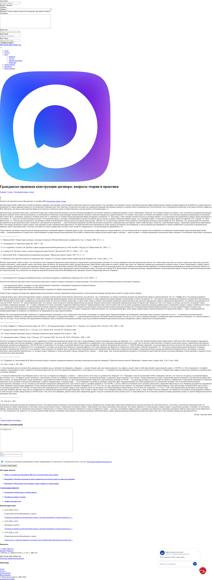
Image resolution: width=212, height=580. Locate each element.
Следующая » (16, 420)
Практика (12, 62)
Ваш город (4, 38)
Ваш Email (4, 34)
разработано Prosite (7, 579)
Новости (12, 57)
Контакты (8, 66)
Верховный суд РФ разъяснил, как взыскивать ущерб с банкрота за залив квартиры (31, 483)
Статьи (11, 59)
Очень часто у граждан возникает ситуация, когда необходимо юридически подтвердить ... (38, 540)
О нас (6, 51)
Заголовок (4, 1)
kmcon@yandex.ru (6, 551)
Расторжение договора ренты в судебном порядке (20, 492)
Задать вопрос (9, 64)
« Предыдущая (5, 420)
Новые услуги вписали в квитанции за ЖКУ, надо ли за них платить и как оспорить (31, 475)
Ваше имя (3, 30)
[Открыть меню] (1, 47)
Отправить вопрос (7, 43)
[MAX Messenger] (55, 181)
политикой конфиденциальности (99, 462)
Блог (6, 55)
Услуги (7, 53)
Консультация (9, 68)
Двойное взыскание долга (12, 501)
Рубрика (3, 7)
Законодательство (15, 61)
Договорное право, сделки (24, 192)
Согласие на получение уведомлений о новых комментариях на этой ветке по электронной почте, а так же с (58, 462)
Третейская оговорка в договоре (15, 497)
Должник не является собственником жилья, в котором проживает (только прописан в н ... (38, 517)
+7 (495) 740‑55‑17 (7, 549)
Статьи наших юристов (9, 488)
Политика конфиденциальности (12, 558)
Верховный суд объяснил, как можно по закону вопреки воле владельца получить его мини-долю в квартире (39, 479)
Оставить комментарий (8, 465)
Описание (4, 13)
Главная (3, 192)
